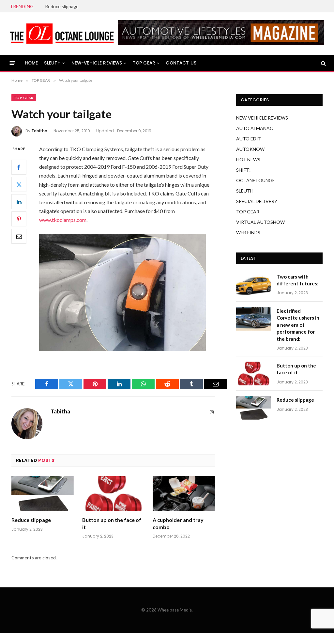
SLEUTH (52, 63)
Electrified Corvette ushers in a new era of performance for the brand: (298, 325)
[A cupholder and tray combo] (184, 493)
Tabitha (39, 131)
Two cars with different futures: (297, 280)
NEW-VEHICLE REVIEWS (96, 63)
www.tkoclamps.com (62, 220)
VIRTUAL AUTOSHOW (260, 222)
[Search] (323, 63)
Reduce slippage (62, 6)
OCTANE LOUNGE (255, 180)
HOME (31, 63)
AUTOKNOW (250, 149)
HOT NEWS (248, 159)
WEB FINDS (248, 232)
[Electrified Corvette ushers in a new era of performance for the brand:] (253, 319)
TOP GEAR (144, 63)
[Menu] (12, 63)
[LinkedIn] (18, 201)
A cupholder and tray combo (178, 523)
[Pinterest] (18, 218)
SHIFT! (243, 170)
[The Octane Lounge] (62, 33)
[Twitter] (18, 184)
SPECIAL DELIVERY (256, 201)
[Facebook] (18, 167)
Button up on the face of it (111, 523)
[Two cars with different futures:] (253, 284)
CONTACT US (181, 63)
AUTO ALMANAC (254, 128)
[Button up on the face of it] (113, 493)
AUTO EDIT (248, 138)
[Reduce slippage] (42, 493)
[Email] (18, 236)
